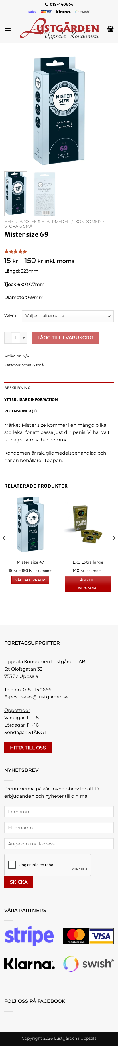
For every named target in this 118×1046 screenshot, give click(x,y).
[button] (7, 29)
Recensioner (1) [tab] (20, 411)
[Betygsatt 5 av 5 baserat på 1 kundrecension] (59, 251)
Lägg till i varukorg (65, 337)
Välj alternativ (30, 580)
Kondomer (88, 221)
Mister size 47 (30, 562)
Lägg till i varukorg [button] (88, 583)
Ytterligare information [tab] (31, 399)
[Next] (104, 111)
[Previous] (14, 111)
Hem (9, 221)
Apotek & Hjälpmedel (44, 221)
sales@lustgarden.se (45, 697)
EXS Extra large (88, 562)
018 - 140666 (37, 689)
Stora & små (18, 226)
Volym (10, 315)
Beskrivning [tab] (17, 387)
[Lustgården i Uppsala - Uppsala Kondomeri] (59, 28)
